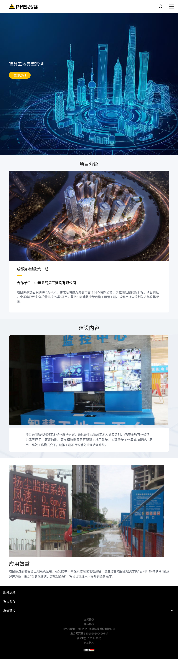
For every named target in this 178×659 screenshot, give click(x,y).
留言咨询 (9, 601)
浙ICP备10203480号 (89, 638)
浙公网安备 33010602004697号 (89, 633)
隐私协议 (89, 624)
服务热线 (9, 592)
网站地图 (89, 642)
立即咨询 (20, 75)
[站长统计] (89, 650)
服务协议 (89, 619)
